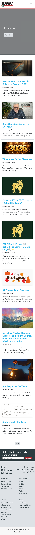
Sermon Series (6, 484)
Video (21, 486)
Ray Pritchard (6, 507)
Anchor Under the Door (14, 422)
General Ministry (7, 502)
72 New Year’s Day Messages (17, 159)
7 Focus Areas (5, 505)
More (17, 443)
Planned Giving (24, 507)
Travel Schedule (6, 510)
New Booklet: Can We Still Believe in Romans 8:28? (15, 83)
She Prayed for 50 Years (14, 386)
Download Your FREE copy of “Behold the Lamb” (17, 202)
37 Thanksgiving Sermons (15, 290)
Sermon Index (6, 481)
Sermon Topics (6, 486)
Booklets (21, 484)
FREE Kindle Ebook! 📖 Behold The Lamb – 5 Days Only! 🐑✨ (16, 246)
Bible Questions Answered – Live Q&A (16, 125)
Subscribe (28, 458)
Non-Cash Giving (25, 505)
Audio (21, 488)
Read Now (8, 35)
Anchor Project (6, 514)
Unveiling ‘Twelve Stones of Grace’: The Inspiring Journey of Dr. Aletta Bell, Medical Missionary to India (17, 337)
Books (21, 481)
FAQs (21, 491)
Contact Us (5, 512)
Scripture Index (6, 488)
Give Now (22, 502)
